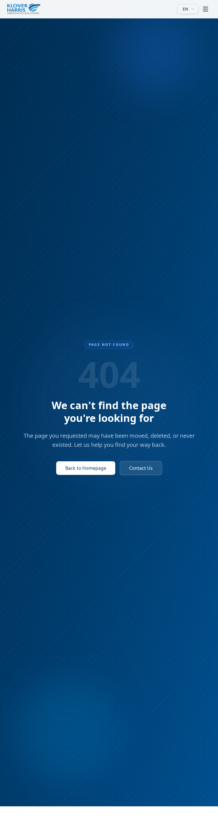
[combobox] (188, 9)
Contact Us (141, 468)
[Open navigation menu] (205, 9)
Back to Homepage (85, 468)
